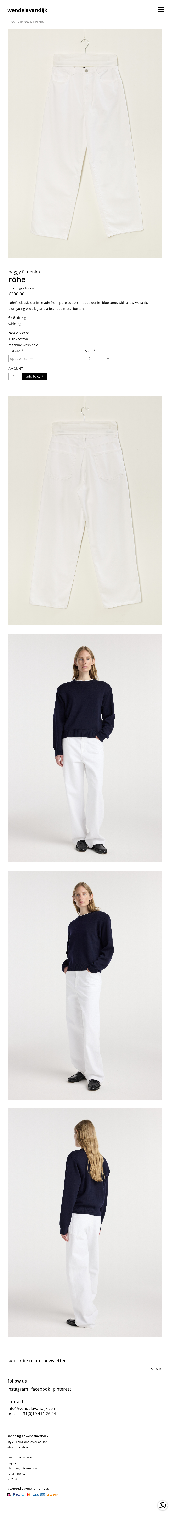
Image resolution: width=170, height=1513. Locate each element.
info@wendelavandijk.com (31, 1408)
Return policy (16, 1473)
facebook (40, 1389)
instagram (17, 1389)
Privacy (12, 1479)
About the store (18, 1447)
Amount (15, 368)
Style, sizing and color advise (27, 1442)
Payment (13, 1463)
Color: (15, 351)
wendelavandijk (27, 10)
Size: (90, 351)
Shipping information (22, 1468)
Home (12, 22)
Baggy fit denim (32, 22)
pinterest (62, 1389)
